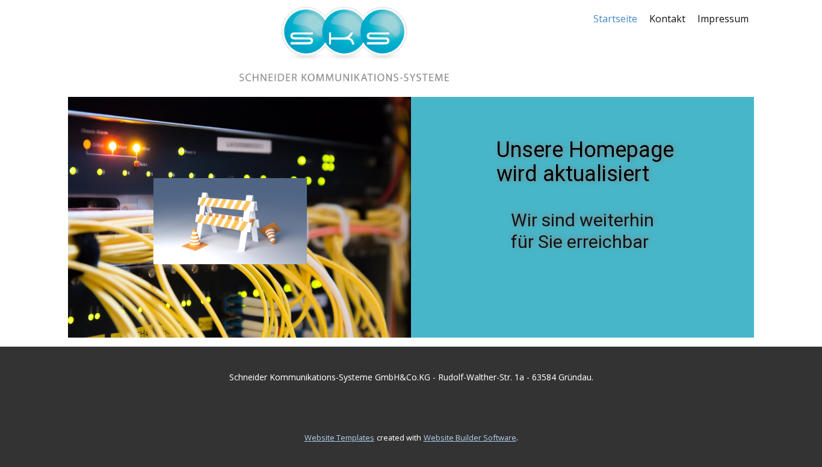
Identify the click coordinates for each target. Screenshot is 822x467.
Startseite (615, 18)
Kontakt (667, 18)
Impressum (723, 18)
